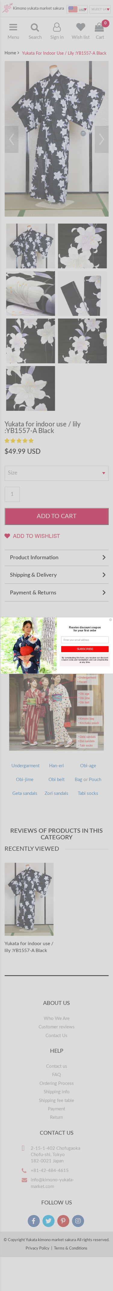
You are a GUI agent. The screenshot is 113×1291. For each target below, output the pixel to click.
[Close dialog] (110, 619)
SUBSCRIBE (85, 649)
